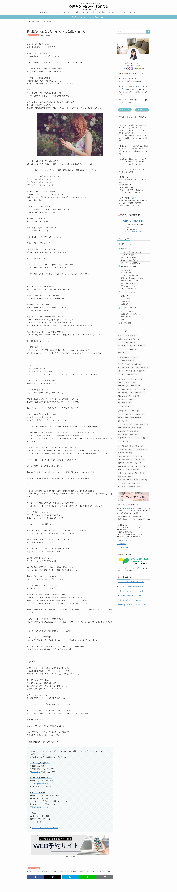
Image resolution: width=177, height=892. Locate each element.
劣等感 (121, 470)
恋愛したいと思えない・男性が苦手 (130, 456)
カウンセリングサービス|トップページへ (131, 582)
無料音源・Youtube (125, 346)
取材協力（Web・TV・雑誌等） (128, 339)
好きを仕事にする (124, 389)
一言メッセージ (126, 244)
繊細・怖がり (137, 483)
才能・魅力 (122, 392)
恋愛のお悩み (125, 248)
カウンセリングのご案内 (126, 342)
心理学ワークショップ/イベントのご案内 (131, 591)
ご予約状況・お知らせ (128, 308)
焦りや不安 (103, 871)
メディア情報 (125, 299)
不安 (139, 486)
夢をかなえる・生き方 (128, 286)
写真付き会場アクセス (40, 783)
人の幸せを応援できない (136, 473)
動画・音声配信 (126, 317)
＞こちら (133, 205)
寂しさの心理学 (126, 273)
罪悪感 (121, 463)
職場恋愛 (144, 438)
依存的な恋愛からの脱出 (126, 399)
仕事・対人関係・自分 (128, 266)
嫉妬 (109, 871)
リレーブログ (139, 346)
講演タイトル (123, 352)
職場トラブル (123, 421)
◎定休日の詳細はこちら (133, 231)
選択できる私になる (136, 392)
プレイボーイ (134, 438)
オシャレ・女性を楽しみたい (130, 275)
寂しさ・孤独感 (136, 446)
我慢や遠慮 (142, 449)
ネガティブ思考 (142, 466)
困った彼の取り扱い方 (126, 361)
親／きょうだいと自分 (133, 417)
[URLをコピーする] (104, 877)
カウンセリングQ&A (125, 374)
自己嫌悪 (122, 449)
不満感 (143, 480)
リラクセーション (124, 396)
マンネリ (121, 486)
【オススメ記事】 (127, 323)
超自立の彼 (122, 434)
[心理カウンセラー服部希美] (88, 5)
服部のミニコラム (125, 371)
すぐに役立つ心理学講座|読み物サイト (130, 586)
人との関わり (125, 270)
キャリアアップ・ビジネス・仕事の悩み (131, 459)
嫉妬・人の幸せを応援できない (131, 263)
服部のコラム (125, 296)
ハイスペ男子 (123, 441)
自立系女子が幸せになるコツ (128, 357)
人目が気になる (133, 470)
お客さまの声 (125, 301)
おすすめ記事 (139, 371)
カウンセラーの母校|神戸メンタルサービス (132, 595)
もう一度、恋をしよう (125, 406)
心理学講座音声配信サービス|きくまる (130, 600)
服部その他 (125, 319)
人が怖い (122, 473)
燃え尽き (122, 466)
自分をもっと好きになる (78, 871)
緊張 (130, 476)
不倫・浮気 (136, 428)
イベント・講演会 (127, 311)
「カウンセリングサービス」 (132, 568)
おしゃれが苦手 (124, 483)
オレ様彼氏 (122, 438)
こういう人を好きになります (128, 480)
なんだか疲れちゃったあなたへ (131, 281)
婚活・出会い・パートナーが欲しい (39, 871)
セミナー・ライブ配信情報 (127, 336)
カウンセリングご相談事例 (127, 349)
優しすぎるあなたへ (92, 871)
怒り (130, 466)
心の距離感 (139, 414)
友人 (120, 417)
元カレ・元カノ (124, 428)
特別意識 (131, 486)
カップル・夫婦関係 (33, 35)
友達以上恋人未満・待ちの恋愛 (128, 431)
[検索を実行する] (148, 32)
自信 (136, 396)
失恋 (132, 449)
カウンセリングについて (129, 292)
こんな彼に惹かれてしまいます (131, 252)
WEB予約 (34, 772)
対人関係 (122, 411)
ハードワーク (134, 411)
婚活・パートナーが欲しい (130, 257)
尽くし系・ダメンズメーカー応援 (60, 871)
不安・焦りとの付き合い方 (130, 283)
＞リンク (133, 198)
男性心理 (144, 424)
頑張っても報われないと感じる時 (132, 278)
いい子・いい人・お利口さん (128, 424)
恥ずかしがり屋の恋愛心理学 (130, 260)
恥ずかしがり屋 (141, 367)
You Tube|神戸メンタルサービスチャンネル (132, 605)
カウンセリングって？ (128, 304)
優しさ (137, 463)
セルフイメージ (139, 389)
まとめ (138, 374)
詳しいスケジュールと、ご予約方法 (45, 828)
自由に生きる (123, 386)
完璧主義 (122, 476)
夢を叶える (135, 386)
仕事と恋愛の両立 (124, 403)
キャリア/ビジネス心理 (128, 289)
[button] (35, 877)
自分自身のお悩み (125, 453)
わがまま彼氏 (134, 434)
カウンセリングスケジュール (130, 314)
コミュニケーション (125, 414)
